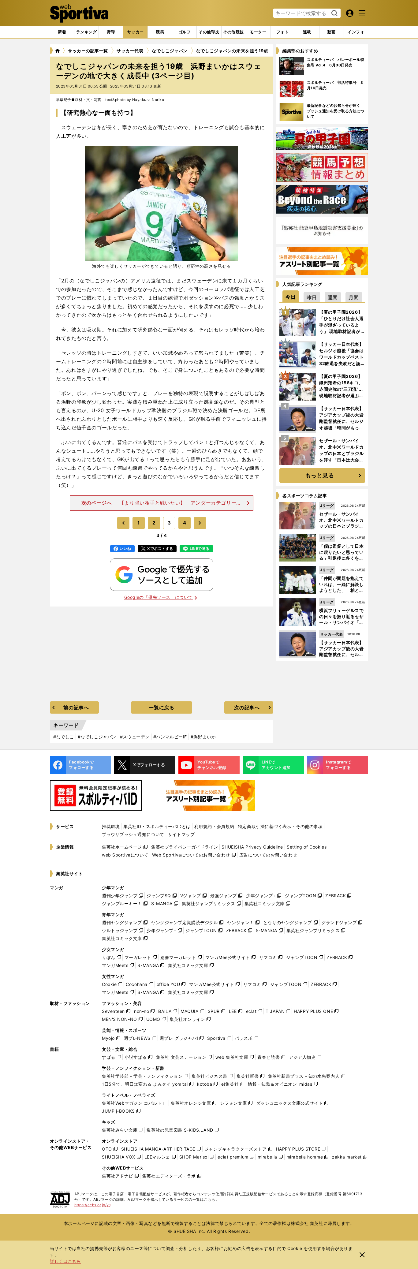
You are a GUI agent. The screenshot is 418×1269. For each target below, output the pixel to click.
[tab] (111, 32)
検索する (333, 13)
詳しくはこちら (65, 1261)
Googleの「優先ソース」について (158, 597)
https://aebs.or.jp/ (92, 1205)
